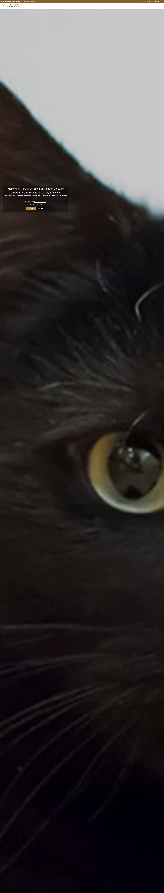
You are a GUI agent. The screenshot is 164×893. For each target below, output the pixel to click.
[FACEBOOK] (147, 1)
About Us (41, 208)
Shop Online (30, 208)
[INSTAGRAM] (150, 1)
